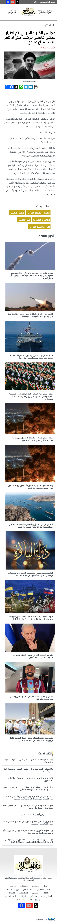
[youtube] (13, 2)
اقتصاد (45, 892)
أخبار (45, 886)
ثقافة (9, 889)
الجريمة (13, 886)
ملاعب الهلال (43, 889)
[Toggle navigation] (3, 14)
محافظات (23, 892)
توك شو (49, 25)
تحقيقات (24, 886)
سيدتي (35, 892)
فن (17, 889)
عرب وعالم (28, 889)
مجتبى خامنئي (17, 212)
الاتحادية (35, 886)
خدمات (20, 899)
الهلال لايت (46, 896)
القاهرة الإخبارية (41, 219)
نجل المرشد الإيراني (39, 226)
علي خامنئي (24, 219)
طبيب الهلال (11, 896)
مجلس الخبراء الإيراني (38, 212)
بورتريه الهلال (34, 899)
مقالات (12, 892)
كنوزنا (23, 896)
